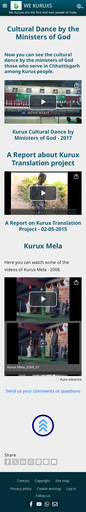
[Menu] (7, 6)
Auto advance (71, 379)
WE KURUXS (38, 5)
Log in (71, 488)
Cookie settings (49, 488)
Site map (62, 480)
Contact (23, 480)
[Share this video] (76, 85)
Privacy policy (21, 488)
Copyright (42, 480)
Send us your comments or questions (43, 391)
